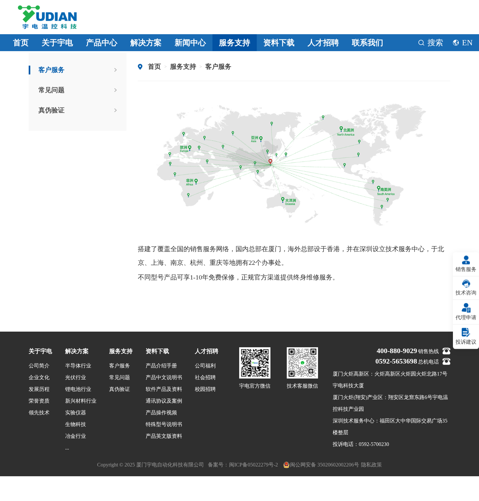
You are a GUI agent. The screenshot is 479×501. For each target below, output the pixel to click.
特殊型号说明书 (164, 424)
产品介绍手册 (161, 365)
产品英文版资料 (164, 436)
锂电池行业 (78, 389)
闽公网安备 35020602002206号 (324, 464)
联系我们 (367, 42)
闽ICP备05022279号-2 (253, 464)
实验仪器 (75, 412)
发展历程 (39, 389)
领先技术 (39, 412)
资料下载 (279, 42)
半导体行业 (78, 365)
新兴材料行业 (80, 401)
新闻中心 (190, 42)
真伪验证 (51, 110)
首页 (21, 42)
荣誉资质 (39, 401)
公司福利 (205, 365)
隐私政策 (371, 464)
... (67, 448)
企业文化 (39, 377)
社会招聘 (205, 377)
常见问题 (51, 89)
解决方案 (146, 42)
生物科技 (75, 424)
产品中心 (101, 42)
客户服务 (51, 69)
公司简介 (39, 365)
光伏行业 (75, 377)
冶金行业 (75, 436)
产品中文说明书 (164, 377)
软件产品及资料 (164, 389)
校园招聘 (205, 389)
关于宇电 (57, 42)
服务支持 (234, 42)
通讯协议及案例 (164, 401)
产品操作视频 (161, 412)
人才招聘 (323, 42)
